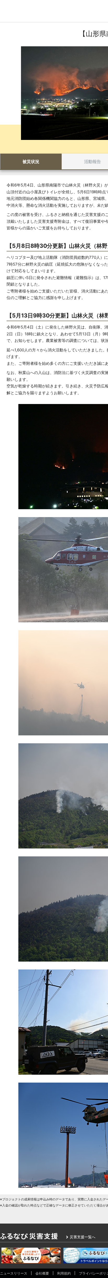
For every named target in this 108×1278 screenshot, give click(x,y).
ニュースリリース (13, 1273)
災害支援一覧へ (82, 1237)
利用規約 (64, 1273)
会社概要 (42, 1273)
